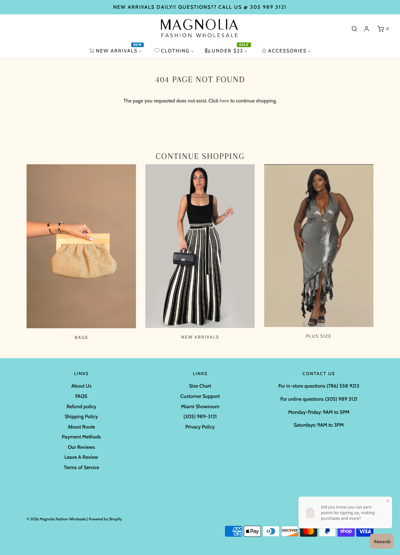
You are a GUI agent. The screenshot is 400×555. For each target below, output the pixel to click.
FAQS (81, 396)
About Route (81, 427)
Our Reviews (81, 447)
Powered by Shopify (105, 519)
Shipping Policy (81, 416)
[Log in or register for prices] (366, 29)
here (224, 101)
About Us (81, 386)
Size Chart (200, 386)
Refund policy (81, 406)
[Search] (354, 29)
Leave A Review (81, 457)
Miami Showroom (200, 406)
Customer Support (200, 396)
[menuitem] (116, 50)
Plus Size (319, 336)
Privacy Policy (200, 427)
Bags (81, 337)
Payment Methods (81, 437)
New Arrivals (200, 337)
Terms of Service (81, 467)
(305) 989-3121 (200, 416)
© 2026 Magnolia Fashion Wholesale (56, 519)
